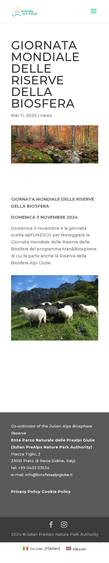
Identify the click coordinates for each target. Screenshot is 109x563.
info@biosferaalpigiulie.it (49, 474)
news (46, 115)
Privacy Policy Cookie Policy (41, 491)
